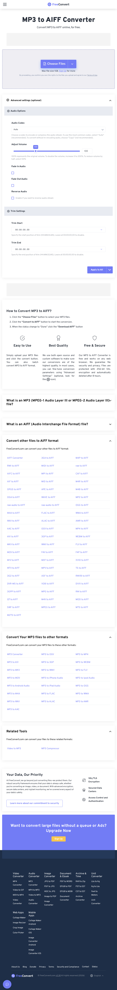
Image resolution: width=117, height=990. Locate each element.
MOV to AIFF (13, 552)
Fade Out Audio (19, 179)
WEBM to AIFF (83, 536)
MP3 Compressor (50, 748)
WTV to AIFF (13, 568)
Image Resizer (19, 923)
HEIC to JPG (49, 891)
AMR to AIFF (82, 521)
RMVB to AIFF (83, 576)
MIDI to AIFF (47, 465)
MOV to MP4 (18, 895)
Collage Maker (19, 918)
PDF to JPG (49, 886)
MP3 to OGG (82, 685)
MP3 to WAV (13, 701)
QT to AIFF (12, 599)
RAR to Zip (80, 881)
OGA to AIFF (13, 497)
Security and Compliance (68, 967)
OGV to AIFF (47, 528)
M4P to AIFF (82, 458)
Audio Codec (18, 123)
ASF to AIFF (47, 576)
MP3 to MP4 (82, 654)
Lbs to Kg (95, 881)
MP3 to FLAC (48, 693)
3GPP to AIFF (14, 591)
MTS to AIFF (82, 607)
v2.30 (58, 975)
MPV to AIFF (47, 568)
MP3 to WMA (82, 693)
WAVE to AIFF (48, 497)
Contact (85, 967)
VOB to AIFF (47, 583)
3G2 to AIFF (13, 576)
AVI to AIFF (13, 536)
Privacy (42, 967)
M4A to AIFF (13, 513)
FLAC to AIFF (48, 513)
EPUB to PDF (66, 886)
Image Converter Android (33, 941)
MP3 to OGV (47, 654)
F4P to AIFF (82, 552)
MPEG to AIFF (48, 607)
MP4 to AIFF (82, 528)
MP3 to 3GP (47, 662)
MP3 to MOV (13, 678)
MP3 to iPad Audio (50, 685)
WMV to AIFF (47, 544)
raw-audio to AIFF (16, 505)
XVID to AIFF (82, 560)
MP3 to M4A (13, 693)
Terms (51, 967)
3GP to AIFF (47, 536)
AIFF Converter (15, 458)
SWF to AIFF (13, 607)
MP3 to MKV (13, 670)
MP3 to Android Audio (18, 685)
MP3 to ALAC (48, 701)
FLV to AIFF (81, 544)
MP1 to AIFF (47, 473)
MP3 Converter (15, 654)
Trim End (16, 242)
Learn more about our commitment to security (34, 803)
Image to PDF (50, 896)
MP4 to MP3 (34, 890)
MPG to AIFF (47, 591)
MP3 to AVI (13, 662)
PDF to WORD (66, 881)
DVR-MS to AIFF (15, 583)
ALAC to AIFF (48, 521)
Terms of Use (92, 75)
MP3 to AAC (13, 709)
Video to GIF (18, 890)
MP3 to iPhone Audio (52, 678)
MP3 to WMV (48, 670)
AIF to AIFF (13, 481)
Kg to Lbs (95, 886)
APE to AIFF (47, 489)
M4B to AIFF (82, 489)
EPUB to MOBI (66, 891)
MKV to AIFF (13, 544)
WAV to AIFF (13, 521)
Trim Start (16, 223)
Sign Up (62, 71)
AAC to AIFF (13, 528)
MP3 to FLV (81, 670)
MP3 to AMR (82, 701)
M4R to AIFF (82, 481)
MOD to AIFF (82, 599)
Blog (25, 967)
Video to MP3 (14, 748)
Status (95, 967)
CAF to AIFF (82, 473)
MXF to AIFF (47, 560)
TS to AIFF (81, 568)
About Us (15, 967)
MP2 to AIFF (82, 497)
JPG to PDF (49, 881)
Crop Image (18, 928)
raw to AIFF (81, 465)
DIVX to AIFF (82, 583)
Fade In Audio (18, 166)
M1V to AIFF (13, 560)
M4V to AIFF (47, 599)
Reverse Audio (19, 191)
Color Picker (18, 933)
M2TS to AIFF (14, 615)
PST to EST (80, 886)
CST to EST (80, 891)
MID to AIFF (47, 481)
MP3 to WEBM (83, 662)
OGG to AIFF (82, 505)
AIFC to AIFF (13, 473)
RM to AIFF (81, 591)
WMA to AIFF (82, 513)
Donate (33, 967)
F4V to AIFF (47, 552)
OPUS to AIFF (14, 489)
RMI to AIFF (13, 465)
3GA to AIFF (47, 458)
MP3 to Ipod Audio (85, 678)
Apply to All (97, 269)
